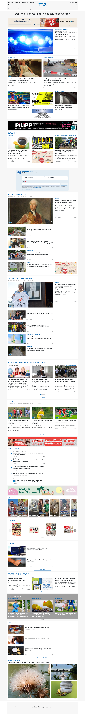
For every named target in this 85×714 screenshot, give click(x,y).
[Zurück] (10, 530)
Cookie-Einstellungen (41, 707)
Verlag (9, 704)
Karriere (17, 706)
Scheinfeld (30, 280)
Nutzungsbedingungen (36, 706)
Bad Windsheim (11, 91)
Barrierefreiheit (34, 707)
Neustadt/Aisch (59, 29)
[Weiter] (74, 530)
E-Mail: (24, 181)
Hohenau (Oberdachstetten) (61, 135)
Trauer (28, 2)
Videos (11, 498)
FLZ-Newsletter (21, 9)
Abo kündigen (47, 706)
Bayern (11, 543)
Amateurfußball (27, 403)
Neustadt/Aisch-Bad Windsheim (21, 278)
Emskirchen (65, 29)
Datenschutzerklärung (37, 187)
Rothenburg (30, 196)
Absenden (64, 184)
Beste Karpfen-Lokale (31, 9)
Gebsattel (35, 227)
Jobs (31, 2)
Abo (9, 2)
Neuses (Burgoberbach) (13, 598)
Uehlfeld (57, 282)
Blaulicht (12, 133)
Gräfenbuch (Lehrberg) (74, 135)
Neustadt (10, 280)
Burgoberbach (30, 250)
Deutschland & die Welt (18, 574)
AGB (32, 704)
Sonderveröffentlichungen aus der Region (27, 362)
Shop (34, 2)
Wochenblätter (18, 2)
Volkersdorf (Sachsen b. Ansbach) (19, 451)
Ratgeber (12, 623)
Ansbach (45, 57)
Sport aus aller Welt (36, 403)
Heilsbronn (50, 57)
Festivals (15, 9)
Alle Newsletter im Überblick (27, 189)
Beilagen (11, 520)
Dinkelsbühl (16, 196)
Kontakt (72, 2)
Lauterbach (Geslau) (17, 465)
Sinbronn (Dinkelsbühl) (37, 598)
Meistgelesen (13, 449)
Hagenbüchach (30, 346)
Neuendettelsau (35, 405)
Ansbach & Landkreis (17, 194)
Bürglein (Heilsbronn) (60, 91)
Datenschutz (42, 706)
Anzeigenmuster (60, 706)
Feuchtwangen (23, 196)
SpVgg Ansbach (11, 403)
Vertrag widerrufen (48, 707)
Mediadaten (57, 704)
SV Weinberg (19, 403)
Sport (10, 402)
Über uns (13, 706)
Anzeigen (24, 2)
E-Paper (12, 2)
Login (76, 2)
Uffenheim (24, 280)
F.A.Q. (56, 706)
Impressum (10, 706)
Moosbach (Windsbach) (71, 365)
